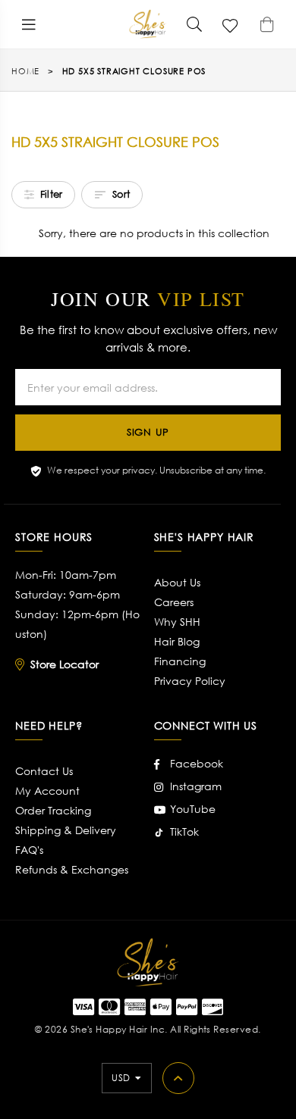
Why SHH (177, 621)
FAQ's (29, 849)
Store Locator (64, 664)
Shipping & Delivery (65, 830)
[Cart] (267, 24)
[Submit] (194, 24)
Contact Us (44, 771)
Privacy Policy (189, 681)
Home (25, 71)
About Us (177, 582)
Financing (180, 661)
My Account (47, 790)
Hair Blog (177, 641)
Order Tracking (53, 810)
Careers (174, 602)
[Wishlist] (230, 24)
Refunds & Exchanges (71, 869)
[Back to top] (178, 1078)
